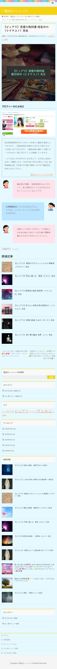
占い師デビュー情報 (12, 624)
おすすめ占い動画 (11, 618)
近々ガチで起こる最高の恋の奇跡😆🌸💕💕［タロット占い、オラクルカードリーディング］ (15, 353)
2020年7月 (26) (10, 445)
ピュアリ (15, 249)
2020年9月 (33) (10, 434)
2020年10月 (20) (10, 429)
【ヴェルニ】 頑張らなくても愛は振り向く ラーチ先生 (33, 550)
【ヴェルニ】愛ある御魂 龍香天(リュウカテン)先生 (33, 508)
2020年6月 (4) (9, 451)
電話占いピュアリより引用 (41, 175)
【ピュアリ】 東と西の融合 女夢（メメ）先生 (33, 335)
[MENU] (52, 3)
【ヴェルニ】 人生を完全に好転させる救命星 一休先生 (33, 479)
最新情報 (7, 640)
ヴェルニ (44, 411)
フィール (32, 412)
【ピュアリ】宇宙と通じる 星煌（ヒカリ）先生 (34, 276)
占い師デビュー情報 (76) (13, 396)
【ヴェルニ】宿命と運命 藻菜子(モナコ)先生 (30, 465)
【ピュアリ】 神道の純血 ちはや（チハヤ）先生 (34, 320)
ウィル (4, 411)
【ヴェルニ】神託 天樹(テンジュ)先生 (28, 593)
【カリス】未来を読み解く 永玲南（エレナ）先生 (32, 536)
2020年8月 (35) (10, 440)
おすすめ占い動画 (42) (12, 391)
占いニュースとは (10, 644)
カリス (10, 411)
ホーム (6, 635)
